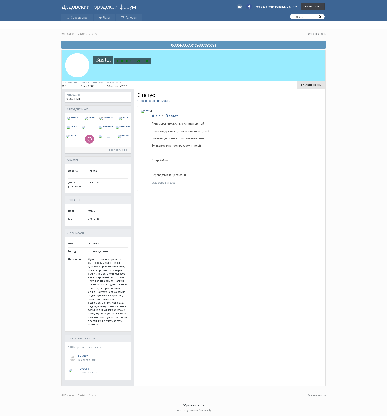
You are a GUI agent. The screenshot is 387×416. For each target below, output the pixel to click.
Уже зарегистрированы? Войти (275, 6)
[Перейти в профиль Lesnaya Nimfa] (106, 127)
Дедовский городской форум (98, 6)
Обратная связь (193, 405)
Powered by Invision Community (193, 410)
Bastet (172, 116)
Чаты (106, 17)
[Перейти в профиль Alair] (145, 111)
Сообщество (79, 17)
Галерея (131, 17)
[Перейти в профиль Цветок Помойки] (123, 127)
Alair (156, 116)
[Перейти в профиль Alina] (123, 118)
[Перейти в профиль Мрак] (90, 118)
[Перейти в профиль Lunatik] (72, 127)
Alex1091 (83, 356)
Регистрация (312, 6)
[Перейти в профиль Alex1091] (106, 118)
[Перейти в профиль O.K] (89, 139)
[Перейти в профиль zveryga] (73, 370)
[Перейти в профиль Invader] (123, 136)
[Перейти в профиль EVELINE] (72, 136)
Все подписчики (119, 150)
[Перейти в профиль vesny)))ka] (106, 136)
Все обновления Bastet (154, 100)
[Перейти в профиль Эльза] (72, 118)
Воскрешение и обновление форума (193, 44)
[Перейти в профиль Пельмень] (89, 127)
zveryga (84, 368)
